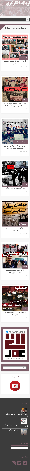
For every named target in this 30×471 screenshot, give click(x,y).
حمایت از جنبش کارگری (20, 142)
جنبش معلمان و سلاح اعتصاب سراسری (15, 229)
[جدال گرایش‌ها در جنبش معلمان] (15, 173)
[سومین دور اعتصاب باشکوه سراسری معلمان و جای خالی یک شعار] (15, 131)
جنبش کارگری (23, 58)
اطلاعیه (25, 267)
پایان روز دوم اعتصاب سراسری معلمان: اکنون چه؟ (15, 271)
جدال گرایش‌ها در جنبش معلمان (15, 188)
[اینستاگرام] (14, 465)
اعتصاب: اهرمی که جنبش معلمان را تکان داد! (15, 313)
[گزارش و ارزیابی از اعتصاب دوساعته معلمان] (15, 47)
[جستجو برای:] (15, 368)
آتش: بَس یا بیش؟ (14, 430)
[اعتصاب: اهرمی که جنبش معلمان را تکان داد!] (15, 298)
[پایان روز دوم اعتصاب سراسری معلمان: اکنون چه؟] (15, 256)
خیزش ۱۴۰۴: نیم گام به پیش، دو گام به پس (16, 415)
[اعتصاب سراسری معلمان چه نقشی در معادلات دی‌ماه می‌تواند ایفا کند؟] (15, 89)
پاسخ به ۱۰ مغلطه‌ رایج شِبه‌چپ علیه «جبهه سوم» (15, 426)
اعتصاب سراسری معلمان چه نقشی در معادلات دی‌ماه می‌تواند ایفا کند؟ (15, 104)
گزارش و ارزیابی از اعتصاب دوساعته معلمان (15, 62)
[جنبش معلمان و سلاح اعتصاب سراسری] (15, 213)
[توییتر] (19, 465)
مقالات (25, 100)
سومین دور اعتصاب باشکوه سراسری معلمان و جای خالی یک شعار (15, 147)
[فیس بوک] (25, 465)
